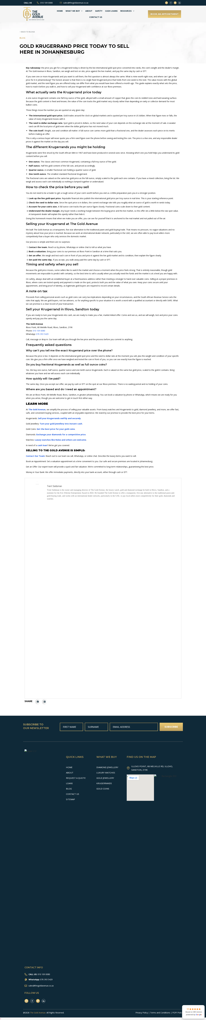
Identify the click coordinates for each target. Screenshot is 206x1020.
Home (60, 11)
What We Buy (73, 11)
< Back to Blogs (27, 32)
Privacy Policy (142, 1012)
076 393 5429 (42, 334)
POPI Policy (177, 1012)
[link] (193, 1012)
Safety (98, 11)
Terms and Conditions (160, 1012)
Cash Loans (111, 11)
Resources (126, 11)
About (88, 11)
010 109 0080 (39, 330)
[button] (37, 701)
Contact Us (95, 17)
